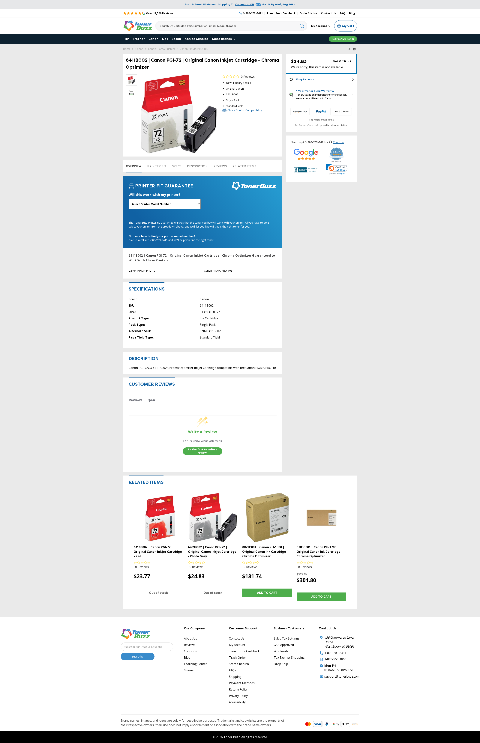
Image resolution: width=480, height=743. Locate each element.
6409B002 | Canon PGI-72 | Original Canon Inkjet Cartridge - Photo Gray (212, 551)
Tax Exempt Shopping (289, 657)
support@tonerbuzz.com (341, 676)
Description (197, 166)
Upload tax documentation (333, 125)
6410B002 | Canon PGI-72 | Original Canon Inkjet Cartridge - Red (158, 551)
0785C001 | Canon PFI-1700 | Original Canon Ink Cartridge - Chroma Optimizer (319, 551)
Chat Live (338, 142)
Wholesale (281, 651)
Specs (176, 166)
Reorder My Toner (343, 38)
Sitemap (189, 670)
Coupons (190, 651)
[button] (336, 169)
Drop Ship (281, 664)
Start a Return (239, 664)
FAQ (342, 13)
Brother (139, 39)
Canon (153, 39)
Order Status (308, 13)
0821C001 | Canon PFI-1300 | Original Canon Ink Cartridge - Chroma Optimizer (265, 551)
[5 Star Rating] (306, 154)
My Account (319, 26)
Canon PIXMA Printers (161, 49)
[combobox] (231, 26)
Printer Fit (156, 166)
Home (126, 49)
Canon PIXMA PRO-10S (194, 49)
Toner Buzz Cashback (281, 13)
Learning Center (195, 664)
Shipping (235, 677)
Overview (134, 166)
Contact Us (328, 13)
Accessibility (237, 702)
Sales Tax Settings (286, 638)
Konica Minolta (196, 39)
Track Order (237, 657)
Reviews (220, 166)
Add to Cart (267, 593)
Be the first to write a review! (202, 451)
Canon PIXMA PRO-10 (142, 270)
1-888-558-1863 (335, 659)
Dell (165, 39)
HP (127, 39)
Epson (176, 39)
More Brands (222, 39)
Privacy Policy (238, 696)
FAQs (232, 670)
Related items (244, 166)
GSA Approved (284, 645)
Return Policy (238, 689)
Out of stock (158, 593)
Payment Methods (242, 683)
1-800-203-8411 (335, 653)
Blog (352, 13)
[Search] (301, 26)
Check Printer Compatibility (244, 110)
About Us (190, 638)
